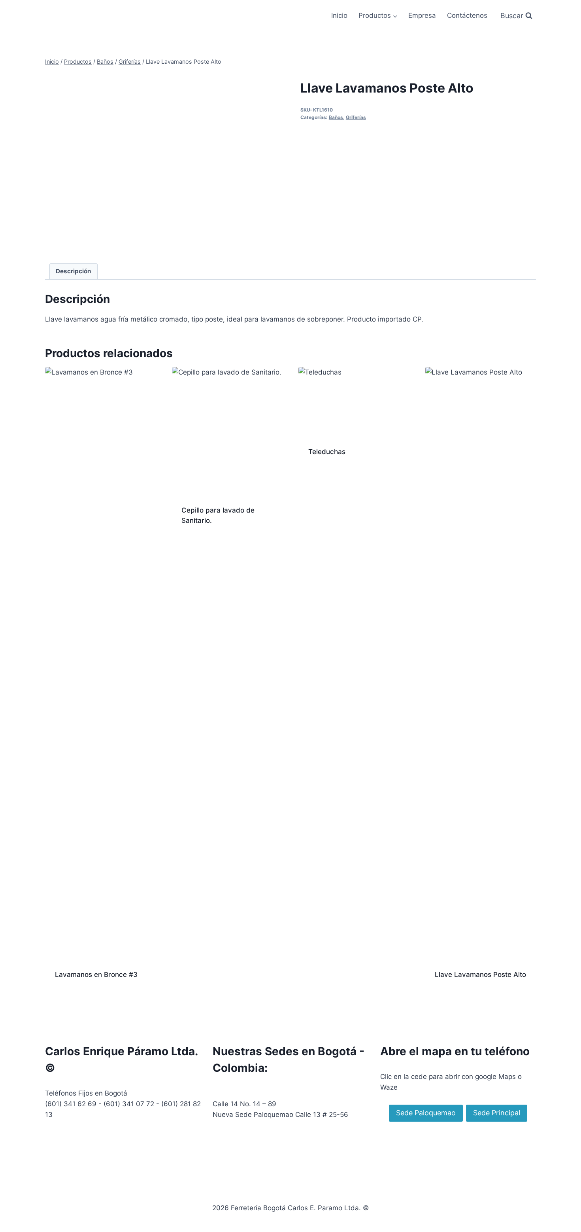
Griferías (356, 117)
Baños (336, 117)
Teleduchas (326, 452)
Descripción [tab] (73, 271)
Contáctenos (467, 15)
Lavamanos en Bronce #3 (96, 974)
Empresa (422, 15)
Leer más (195, 546)
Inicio (339, 15)
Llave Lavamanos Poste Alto (480, 974)
